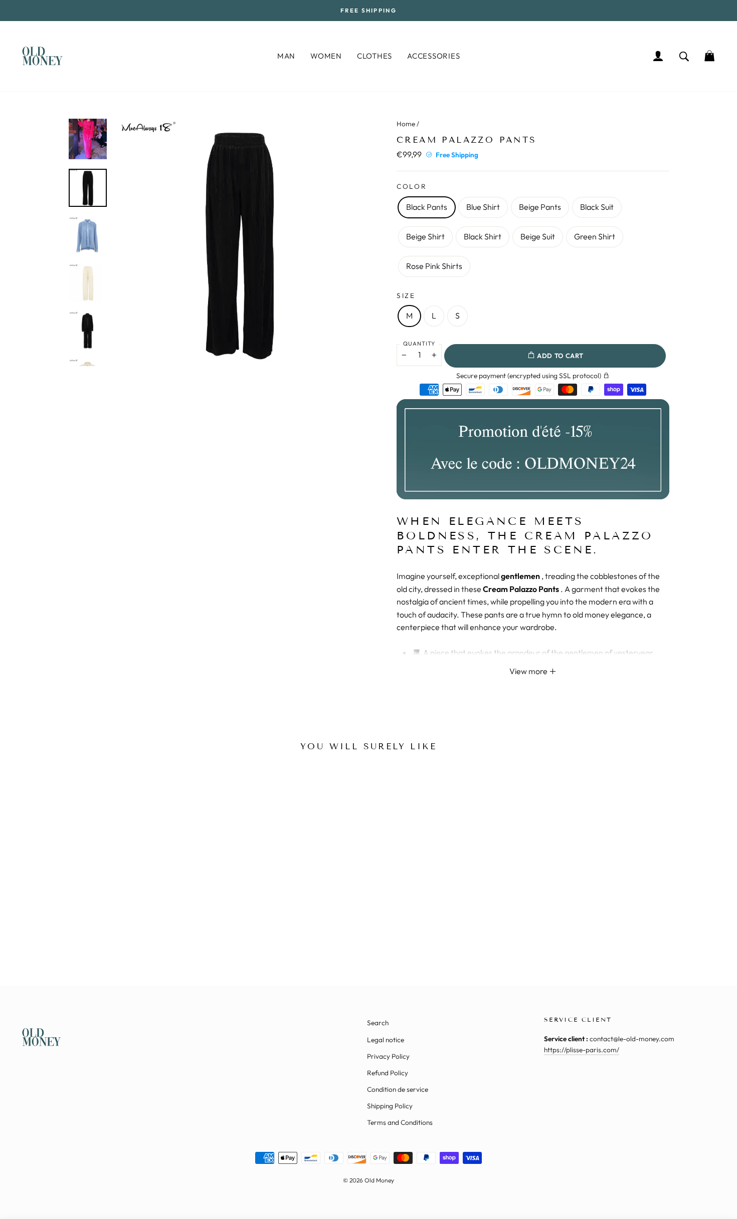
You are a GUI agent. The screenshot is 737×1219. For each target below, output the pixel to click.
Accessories (433, 56)
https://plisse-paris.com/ (581, 1049)
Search (378, 1022)
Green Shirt (594, 236)
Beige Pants (540, 207)
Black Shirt (482, 236)
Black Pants (426, 207)
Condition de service (397, 1089)
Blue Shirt (483, 207)
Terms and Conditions (400, 1122)
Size (406, 295)
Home (406, 123)
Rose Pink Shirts (434, 266)
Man (286, 56)
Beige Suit (537, 236)
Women (326, 56)
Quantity (419, 343)
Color (412, 186)
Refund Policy (387, 1072)
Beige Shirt (425, 236)
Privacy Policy (388, 1056)
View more (529, 671)
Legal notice (385, 1039)
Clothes (374, 56)
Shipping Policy (390, 1105)
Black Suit (597, 207)
